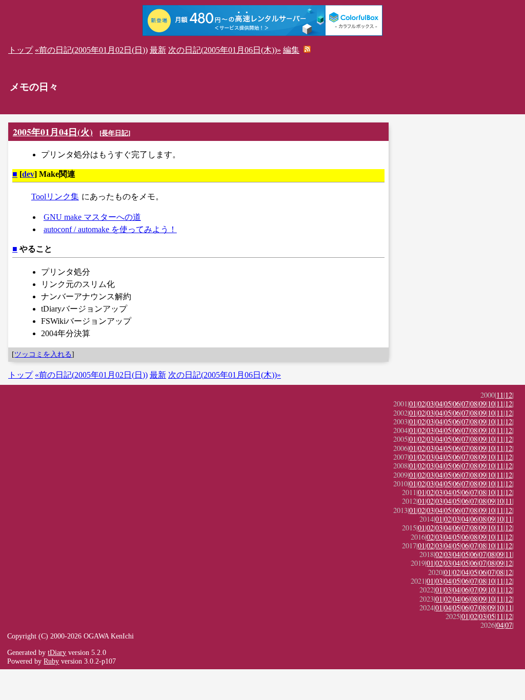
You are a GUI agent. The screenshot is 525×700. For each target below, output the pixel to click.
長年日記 (115, 133)
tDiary (57, 652)
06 (456, 403)
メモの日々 (34, 86)
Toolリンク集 (55, 196)
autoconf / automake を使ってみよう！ (110, 229)
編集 (291, 50)
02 (421, 403)
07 (465, 403)
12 (508, 395)
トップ (20, 50)
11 (499, 395)
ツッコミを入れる (43, 354)
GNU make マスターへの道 (92, 217)
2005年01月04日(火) (53, 131)
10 (491, 403)
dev (28, 174)
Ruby (51, 661)
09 (482, 403)
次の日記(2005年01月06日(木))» (224, 50)
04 (438, 403)
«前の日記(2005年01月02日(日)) (91, 50)
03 (430, 403)
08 (473, 403)
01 (412, 403)
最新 (158, 50)
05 (447, 403)
